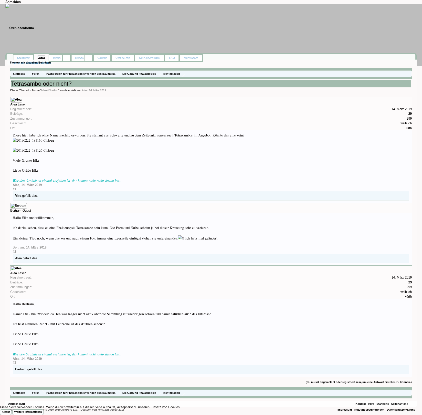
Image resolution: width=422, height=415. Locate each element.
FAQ (172, 58)
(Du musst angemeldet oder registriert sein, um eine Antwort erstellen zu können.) (359, 382)
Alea (84, 90)
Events (79, 58)
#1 (14, 189)
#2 (14, 251)
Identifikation (49, 90)
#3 (14, 362)
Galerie (102, 58)
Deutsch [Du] (16, 403)
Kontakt (361, 403)
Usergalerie (123, 58)
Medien (57, 58)
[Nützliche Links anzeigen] (408, 73)
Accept (6, 412)
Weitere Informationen (28, 412)
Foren (41, 57)
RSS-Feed (412, 403)
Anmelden (13, 2)
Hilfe (371, 403)
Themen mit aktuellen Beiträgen (30, 62)
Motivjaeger (191, 58)
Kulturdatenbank (149, 58)
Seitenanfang (399, 403)
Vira (18, 195)
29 (410, 113)
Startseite (23, 58)
